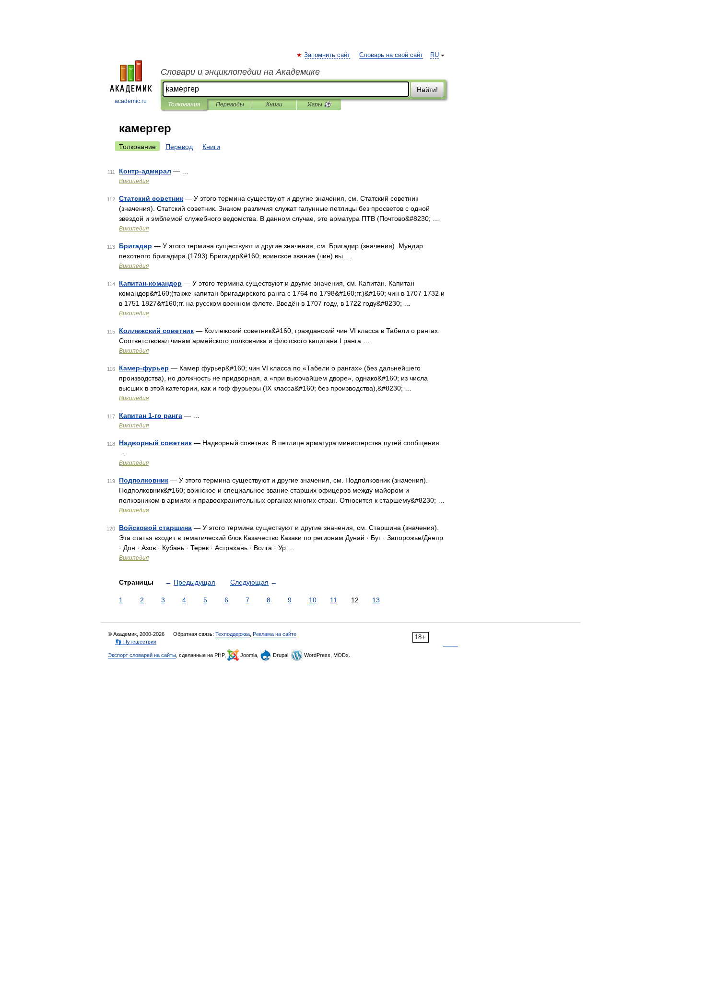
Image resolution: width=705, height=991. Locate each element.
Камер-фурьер (144, 368)
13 (376, 600)
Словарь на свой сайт (391, 55)
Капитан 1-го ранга (150, 415)
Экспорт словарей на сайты (142, 655)
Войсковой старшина (155, 527)
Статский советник (151, 198)
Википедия (134, 181)
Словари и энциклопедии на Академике (240, 72)
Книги (274, 104)
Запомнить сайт (327, 55)
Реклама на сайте (274, 634)
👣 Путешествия (135, 642)
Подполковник (143, 480)
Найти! (427, 89)
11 (333, 600)
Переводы (230, 104)
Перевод (179, 146)
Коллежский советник (156, 330)
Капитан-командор (150, 283)
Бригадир (135, 246)
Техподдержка (232, 634)
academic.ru (131, 101)
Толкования (184, 104)
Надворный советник (155, 443)
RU (434, 55)
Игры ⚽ (319, 104)
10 (313, 600)
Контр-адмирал (145, 171)
